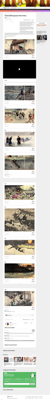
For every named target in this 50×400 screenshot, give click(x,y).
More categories (7, 381)
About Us (36, 396)
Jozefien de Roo (8, 174)
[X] (11, 398)
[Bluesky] (12, 398)
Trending (7, 9)
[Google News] (16, 398)
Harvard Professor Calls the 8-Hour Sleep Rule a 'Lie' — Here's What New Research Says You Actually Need (42, 32)
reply (8, 176)
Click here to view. (13, 311)
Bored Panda (10, 396)
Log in (45, 7)
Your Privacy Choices (28, 396)
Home (3, 9)
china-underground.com (10, 36)
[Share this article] (33, 40)
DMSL (6, 17)
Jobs (38, 396)
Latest (9, 9)
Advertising (33, 396)
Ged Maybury (7, 332)
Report (34, 54)
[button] (33, 355)
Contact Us (41, 396)
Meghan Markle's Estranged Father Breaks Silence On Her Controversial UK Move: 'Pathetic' (41, 42)
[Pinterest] (10, 398)
